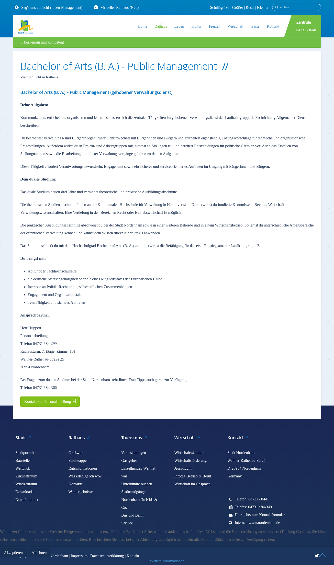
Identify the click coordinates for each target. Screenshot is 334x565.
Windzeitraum (26, 484)
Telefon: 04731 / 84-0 (251, 499)
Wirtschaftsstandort (189, 453)
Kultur (196, 26)
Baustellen (23, 460)
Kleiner (262, 7)
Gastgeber (129, 460)
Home (142, 26)
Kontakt (273, 26)
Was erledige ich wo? (84, 476)
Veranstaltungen (133, 453)
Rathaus (161, 26)
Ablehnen (39, 553)
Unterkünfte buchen (136, 484)
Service (127, 523)
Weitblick (22, 468)
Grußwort (76, 453)
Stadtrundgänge (133, 492)
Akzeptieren (13, 553)
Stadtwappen (78, 460)
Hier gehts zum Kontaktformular (260, 515)
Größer (237, 7)
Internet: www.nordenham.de (257, 522)
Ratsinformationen (82, 468)
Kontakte (75, 484)
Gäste (255, 26)
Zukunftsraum (26, 476)
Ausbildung (183, 468)
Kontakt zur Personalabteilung (48, 401)
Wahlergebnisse (80, 492)
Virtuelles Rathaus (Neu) (119, 7)
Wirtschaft (235, 26)
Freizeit (214, 26)
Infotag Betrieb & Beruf (192, 476)
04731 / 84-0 (306, 30)
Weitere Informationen (167, 561)
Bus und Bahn (132, 515)
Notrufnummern (27, 499)
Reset (250, 7)
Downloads (24, 492)
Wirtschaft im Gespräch (192, 484)
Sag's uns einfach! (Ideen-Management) (51, 7)
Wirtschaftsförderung (190, 460)
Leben (179, 26)
